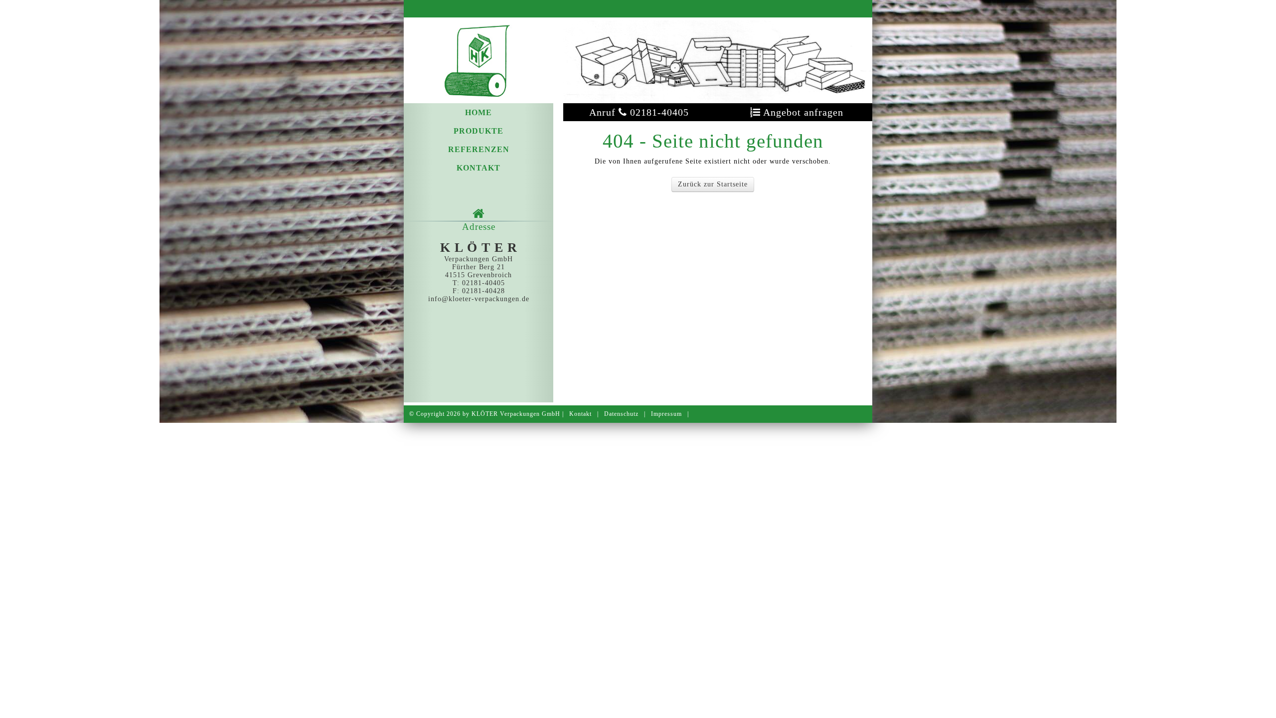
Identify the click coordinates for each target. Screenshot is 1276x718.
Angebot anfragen (796, 112)
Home (478, 112)
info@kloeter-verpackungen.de (478, 299)
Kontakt (478, 168)
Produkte (478, 131)
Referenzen (478, 149)
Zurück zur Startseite (713, 184)
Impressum (666, 413)
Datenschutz (621, 413)
